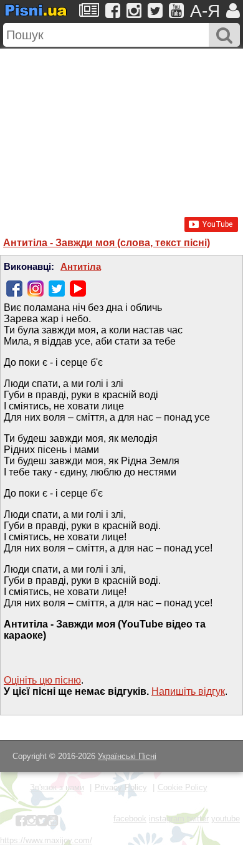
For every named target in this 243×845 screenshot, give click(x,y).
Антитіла (80, 267)
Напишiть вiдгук (188, 691)
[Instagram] (35, 288)
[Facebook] (14, 288)
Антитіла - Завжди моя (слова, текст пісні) (106, 242)
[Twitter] (56, 288)
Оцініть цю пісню (42, 680)
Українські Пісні (127, 756)
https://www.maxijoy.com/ (46, 840)
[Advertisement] (121, 126)
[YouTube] (77, 288)
